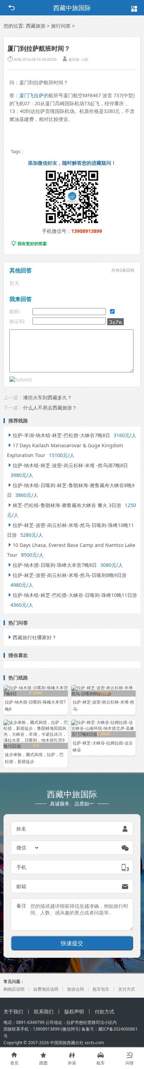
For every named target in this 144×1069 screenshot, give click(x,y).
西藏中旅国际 (72, 7)
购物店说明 (13, 989)
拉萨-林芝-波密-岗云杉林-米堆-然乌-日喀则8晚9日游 (67, 575)
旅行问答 (61, 25)
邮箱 (21, 886)
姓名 (21, 828)
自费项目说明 (45, 989)
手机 (21, 867)
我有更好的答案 (29, 244)
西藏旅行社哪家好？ (32, 637)
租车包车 (101, 989)
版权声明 (74, 1011)
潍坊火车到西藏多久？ (47, 397)
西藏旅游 (35, 25)
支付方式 (126, 989)
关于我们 (13, 1011)
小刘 (84, 59)
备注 (21, 905)
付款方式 (104, 1011)
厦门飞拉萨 (31, 95)
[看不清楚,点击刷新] (115, 321)
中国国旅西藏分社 (67, 1043)
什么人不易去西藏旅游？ (50, 407)
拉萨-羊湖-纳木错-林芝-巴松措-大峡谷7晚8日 (58, 435)
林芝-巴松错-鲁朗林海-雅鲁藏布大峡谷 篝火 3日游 (64, 505)
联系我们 (43, 1011)
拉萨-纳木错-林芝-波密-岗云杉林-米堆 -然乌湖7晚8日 (67, 465)
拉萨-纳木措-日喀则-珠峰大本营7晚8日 (52, 565)
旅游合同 (75, 989)
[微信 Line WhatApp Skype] (27, 847)
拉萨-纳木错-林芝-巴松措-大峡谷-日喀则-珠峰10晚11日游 (72, 595)
